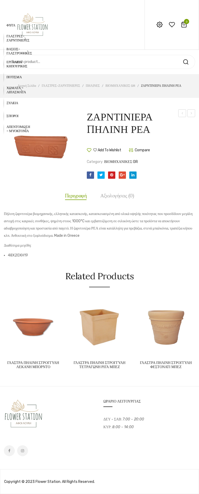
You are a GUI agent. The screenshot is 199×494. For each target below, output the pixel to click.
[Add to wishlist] (36, 351)
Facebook (9, 450)
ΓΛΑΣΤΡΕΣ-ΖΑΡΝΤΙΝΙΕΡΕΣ (61, 86)
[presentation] (4, 331)
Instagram (22, 450)
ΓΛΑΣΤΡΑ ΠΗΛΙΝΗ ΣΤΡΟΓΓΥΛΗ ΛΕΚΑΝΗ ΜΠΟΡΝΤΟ (33, 365)
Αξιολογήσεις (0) (117, 195)
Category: (95, 162)
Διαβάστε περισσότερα (10, 351)
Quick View (49, 351)
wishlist (172, 24)
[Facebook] (90, 175)
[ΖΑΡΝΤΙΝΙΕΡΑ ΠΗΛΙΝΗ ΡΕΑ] (41, 148)
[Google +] (122, 175)
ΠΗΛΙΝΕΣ (93, 86)
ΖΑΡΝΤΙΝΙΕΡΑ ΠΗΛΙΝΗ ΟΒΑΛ (182, 114)
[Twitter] (101, 175)
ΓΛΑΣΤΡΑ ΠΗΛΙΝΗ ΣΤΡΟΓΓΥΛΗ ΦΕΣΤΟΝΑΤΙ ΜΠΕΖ (166, 365)
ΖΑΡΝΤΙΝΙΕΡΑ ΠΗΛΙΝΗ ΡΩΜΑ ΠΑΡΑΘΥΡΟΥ (191, 114)
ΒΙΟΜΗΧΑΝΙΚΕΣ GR (120, 86)
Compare (23, 351)
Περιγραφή (76, 195)
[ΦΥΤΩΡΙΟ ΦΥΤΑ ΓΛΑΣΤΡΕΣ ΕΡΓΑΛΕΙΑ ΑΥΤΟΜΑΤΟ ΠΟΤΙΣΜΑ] (32, 24)
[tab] (76, 195)
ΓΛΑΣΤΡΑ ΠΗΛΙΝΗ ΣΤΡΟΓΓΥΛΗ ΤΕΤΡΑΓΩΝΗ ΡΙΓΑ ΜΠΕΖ (99, 365)
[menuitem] (11, 25)
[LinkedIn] (133, 175)
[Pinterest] (111, 175)
